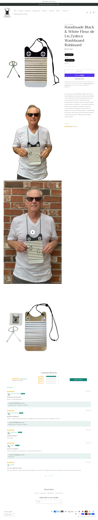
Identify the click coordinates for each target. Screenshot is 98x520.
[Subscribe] (60, 501)
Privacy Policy (43, 493)
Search (36, 493)
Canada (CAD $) (8, 514)
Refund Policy (50, 493)
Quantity (66, 63)
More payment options (79, 78)
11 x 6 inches (69, 54)
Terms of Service (59, 493)
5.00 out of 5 (23, 379)
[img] (10, 391)
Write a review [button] (78, 379)
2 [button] (48, 475)
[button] (87, 12)
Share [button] (67, 123)
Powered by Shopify (90, 516)
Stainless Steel (69, 60)
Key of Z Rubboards (83, 516)
